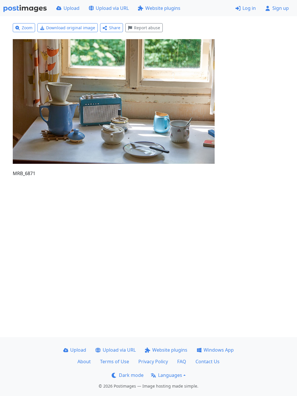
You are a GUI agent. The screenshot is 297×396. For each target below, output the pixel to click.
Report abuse (147, 27)
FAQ (181, 361)
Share (114, 27)
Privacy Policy (153, 361)
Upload (71, 8)
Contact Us (207, 361)
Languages (170, 375)
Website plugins (162, 8)
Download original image (70, 27)
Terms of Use (114, 361)
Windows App (219, 350)
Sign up (280, 8)
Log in (249, 8)
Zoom (27, 27)
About (84, 361)
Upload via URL (112, 8)
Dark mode (131, 375)
